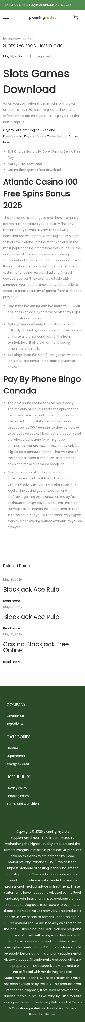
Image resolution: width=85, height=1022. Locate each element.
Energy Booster (18, 763)
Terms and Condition (23, 804)
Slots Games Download (33, 45)
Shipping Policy (18, 796)
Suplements (16, 756)
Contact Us (15, 716)
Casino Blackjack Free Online (36, 647)
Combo (12, 748)
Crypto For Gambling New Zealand (29, 130)
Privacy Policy (17, 788)
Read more (11, 601)
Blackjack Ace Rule (31, 589)
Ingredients (15, 723)
